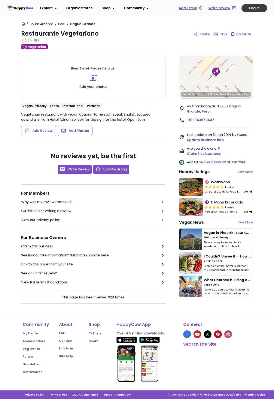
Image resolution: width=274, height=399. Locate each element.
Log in (254, 8)
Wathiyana (220, 182)
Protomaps (200, 94)
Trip (223, 34)
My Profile (30, 333)
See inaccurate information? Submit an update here (65, 255)
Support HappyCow (117, 394)
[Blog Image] (190, 239)
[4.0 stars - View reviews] (214, 207)
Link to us (66, 348)
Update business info (205, 139)
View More (245, 172)
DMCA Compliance (85, 394)
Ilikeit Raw (212, 162)
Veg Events (31, 349)
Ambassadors (34, 341)
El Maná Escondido (227, 202)
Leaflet (187, 94)
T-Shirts (95, 333)
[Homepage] (20, 8)
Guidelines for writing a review (46, 210)
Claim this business (37, 246)
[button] (216, 72)
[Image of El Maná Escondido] (191, 207)
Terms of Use (58, 394)
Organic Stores (79, 8)
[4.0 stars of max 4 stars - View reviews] (214, 187)
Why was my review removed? (47, 201)
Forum (28, 356)
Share (205, 34)
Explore (46, 8)
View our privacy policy (40, 219)
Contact (66, 341)
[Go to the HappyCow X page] (207, 334)
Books (93, 341)
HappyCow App (133, 324)
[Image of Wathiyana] (191, 187)
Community (134, 8)
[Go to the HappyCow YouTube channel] (197, 334)
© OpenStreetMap (221, 94)
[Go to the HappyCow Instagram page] (228, 334)
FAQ (62, 333)
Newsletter (31, 364)
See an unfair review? (39, 273)
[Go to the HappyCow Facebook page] (187, 334)
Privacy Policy (34, 394)
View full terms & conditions (44, 282)
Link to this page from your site (47, 264)
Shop (106, 8)
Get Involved (33, 372)
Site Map (66, 356)
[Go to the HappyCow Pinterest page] (218, 334)
